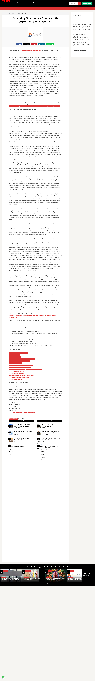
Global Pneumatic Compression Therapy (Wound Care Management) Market (25, 369)
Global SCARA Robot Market (15, 357)
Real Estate (45, 2)
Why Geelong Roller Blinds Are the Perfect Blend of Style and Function (10, 579)
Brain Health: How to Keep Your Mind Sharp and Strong (55, 579)
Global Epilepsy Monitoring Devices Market (18, 353)
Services (27, 2)
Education (52, 2)
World (16, 2)
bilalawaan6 (17, 427)
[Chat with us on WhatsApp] (3, 677)
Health (49, 570)
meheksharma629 (18, 441)
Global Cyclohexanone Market (15, 379)
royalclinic (17, 447)
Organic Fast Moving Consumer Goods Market (30, 50)
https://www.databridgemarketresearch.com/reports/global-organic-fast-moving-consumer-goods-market (34, 106)
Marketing (39, 2)
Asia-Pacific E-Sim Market (14, 355)
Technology (32, 2)
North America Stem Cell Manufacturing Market (19, 361)
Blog (19, 418)
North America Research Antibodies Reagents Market (20, 365)
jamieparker (45, 434)
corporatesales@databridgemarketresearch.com (24, 412)
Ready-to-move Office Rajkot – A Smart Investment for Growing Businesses (52, 446)
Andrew (44, 427)
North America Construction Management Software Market (22, 359)
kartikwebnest (18, 434)
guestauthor (37, 24)
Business (21, 2)
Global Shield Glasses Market (15, 363)
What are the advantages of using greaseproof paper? (32, 579)
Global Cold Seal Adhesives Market (16, 373)
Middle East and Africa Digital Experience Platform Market (21, 375)
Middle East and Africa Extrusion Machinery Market (20, 367)
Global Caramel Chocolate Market (16, 371)
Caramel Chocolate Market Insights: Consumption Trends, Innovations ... (77, 579)
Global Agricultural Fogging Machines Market (18, 377)
